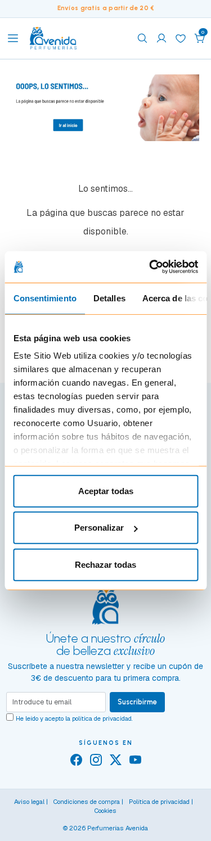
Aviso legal (29, 802)
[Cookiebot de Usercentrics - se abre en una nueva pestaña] (150, 267)
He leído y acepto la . (74, 718)
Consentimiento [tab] (44, 297)
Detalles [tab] (109, 297)
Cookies (105, 811)
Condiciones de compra (86, 802)
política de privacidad (102, 718)
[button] (199, 38)
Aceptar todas (105, 490)
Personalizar (99, 527)
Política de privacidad (159, 802)
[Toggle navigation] (13, 38)
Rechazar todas (105, 564)
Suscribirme (137, 702)
